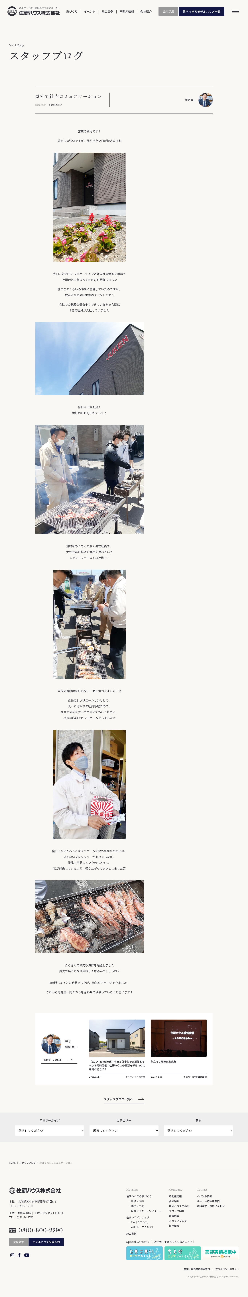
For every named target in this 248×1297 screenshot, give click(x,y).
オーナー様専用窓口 (208, 1201)
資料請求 (168, 11)
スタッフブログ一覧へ (118, 1099)
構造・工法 (137, 1206)
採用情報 (174, 1226)
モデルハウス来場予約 (46, 1242)
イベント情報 (204, 1196)
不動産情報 (126, 11)
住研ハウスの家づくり (139, 1196)
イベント (89, 11)
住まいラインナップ (137, 1217)
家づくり (72, 11)
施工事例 (107, 11)
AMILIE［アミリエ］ (143, 1227)
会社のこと (56, 105)
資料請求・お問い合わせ (211, 1206)
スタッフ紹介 (176, 1211)
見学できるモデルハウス (201, 11)
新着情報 (174, 1216)
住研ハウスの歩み (179, 1206)
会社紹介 (146, 11)
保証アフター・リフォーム (146, 1211)
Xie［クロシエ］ (140, 1222)
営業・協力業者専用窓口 (197, 1269)
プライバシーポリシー (227, 1269)
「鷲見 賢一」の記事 (51, 1059)
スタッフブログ (27, 1162)
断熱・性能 (137, 1201)
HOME (12, 1162)
